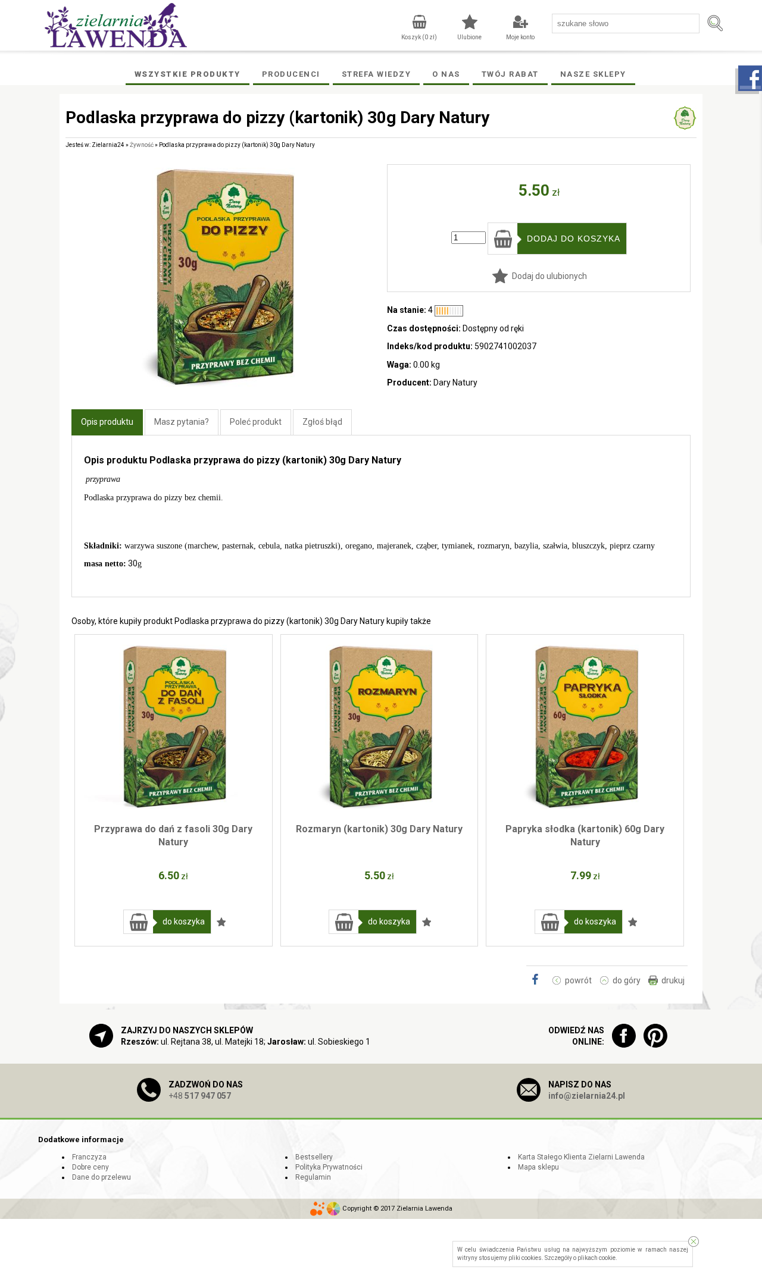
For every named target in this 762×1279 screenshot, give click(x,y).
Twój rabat (510, 74)
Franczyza (89, 1157)
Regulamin (313, 1177)
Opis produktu (107, 422)
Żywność (142, 145)
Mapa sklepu (538, 1167)
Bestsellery (314, 1157)
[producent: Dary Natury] (685, 124)
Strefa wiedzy (376, 74)
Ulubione (469, 37)
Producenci (291, 74)
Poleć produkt (256, 422)
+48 (199, 1096)
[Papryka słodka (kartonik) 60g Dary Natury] (584, 727)
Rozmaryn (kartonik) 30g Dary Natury (379, 829)
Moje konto (520, 37)
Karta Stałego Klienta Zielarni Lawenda (581, 1157)
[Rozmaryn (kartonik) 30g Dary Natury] (379, 727)
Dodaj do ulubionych (549, 276)
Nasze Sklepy (593, 74)
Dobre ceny (90, 1167)
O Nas (446, 74)
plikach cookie (596, 1258)
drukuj (673, 980)
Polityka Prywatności (329, 1167)
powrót (578, 980)
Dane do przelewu (101, 1177)
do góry (627, 980)
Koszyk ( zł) (419, 37)
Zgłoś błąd (322, 422)
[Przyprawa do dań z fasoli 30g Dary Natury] (173, 727)
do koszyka (184, 921)
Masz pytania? (181, 422)
